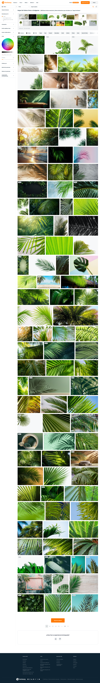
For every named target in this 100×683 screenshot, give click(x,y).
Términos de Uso (63, 679)
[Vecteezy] (6, 2)
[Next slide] (96, 33)
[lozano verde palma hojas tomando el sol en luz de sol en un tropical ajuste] (30, 350)
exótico (67, 33)
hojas (41, 33)
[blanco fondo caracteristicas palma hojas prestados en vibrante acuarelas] (35, 316)
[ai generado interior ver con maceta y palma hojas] (55, 81)
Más (37, 2)
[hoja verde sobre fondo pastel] (84, 265)
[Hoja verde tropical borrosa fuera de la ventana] (84, 386)
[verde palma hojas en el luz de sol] (23, 386)
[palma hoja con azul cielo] (55, 529)
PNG (36, 33)
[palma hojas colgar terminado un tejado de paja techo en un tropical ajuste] (79, 282)
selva (78, 33)
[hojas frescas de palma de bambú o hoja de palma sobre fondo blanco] (86, 246)
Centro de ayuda (59, 659)
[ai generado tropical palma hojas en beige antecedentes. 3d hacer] (31, 118)
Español (74, 661)
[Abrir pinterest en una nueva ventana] (33, 679)
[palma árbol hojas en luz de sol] (75, 316)
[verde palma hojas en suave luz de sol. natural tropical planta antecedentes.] (42, 333)
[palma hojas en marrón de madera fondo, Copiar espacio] (42, 265)
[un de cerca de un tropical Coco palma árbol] (58, 547)
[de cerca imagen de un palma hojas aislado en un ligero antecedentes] (23, 207)
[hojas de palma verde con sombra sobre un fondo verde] (31, 511)
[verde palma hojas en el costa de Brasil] (81, 493)
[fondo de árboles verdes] (54, 404)
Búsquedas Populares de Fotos (45, 667)
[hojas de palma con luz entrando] (59, 118)
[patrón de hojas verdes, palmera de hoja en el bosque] (60, 155)
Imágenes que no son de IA (8, 20)
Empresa (24, 664)
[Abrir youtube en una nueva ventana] (39, 679)
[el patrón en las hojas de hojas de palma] (59, 246)
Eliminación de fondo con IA (28, 672)
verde (62, 33)
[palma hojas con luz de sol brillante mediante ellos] (86, 297)
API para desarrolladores (27, 667)
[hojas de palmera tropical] (66, 207)
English (74, 659)
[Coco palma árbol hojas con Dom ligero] (61, 226)
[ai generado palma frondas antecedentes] (59, 350)
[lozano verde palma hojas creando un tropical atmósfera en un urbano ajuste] (84, 423)
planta (73, 33)
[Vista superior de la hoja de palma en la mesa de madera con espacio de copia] (83, 583)
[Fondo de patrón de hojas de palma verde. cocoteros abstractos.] (85, 189)
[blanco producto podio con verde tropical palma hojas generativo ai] (30, 441)
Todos (4, 16)
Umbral (3, 57)
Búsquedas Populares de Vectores (45, 665)
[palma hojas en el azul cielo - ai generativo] (30, 529)
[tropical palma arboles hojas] (29, 493)
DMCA (41, 661)
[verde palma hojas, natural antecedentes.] (57, 476)
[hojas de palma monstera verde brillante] (57, 45)
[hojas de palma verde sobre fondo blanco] (84, 45)
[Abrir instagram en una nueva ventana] (29, 679)
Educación (25, 666)
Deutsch (74, 664)
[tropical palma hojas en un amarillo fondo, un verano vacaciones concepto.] (86, 118)
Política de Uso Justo (79, 679)
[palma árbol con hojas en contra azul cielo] (60, 189)
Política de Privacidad (71, 679)
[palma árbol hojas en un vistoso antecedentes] (27, 282)
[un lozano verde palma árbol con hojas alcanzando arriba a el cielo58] (78, 63)
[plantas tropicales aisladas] (72, 137)
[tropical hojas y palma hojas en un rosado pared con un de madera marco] (35, 583)
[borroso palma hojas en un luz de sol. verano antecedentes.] (62, 265)
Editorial (32, 2)
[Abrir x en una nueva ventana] (37, 679)
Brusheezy (25, 659)
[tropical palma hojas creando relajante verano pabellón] (29, 458)
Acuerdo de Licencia (44, 659)
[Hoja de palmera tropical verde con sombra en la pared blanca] (30, 547)
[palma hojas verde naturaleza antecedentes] (92, 137)
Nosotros (58, 662)
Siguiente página (58, 620)
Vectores (15, 2)
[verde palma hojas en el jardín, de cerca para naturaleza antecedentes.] (87, 441)
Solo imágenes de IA (7, 18)
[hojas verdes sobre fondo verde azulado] (85, 603)
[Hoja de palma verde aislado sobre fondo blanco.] (30, 423)
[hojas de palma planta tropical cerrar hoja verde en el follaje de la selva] (58, 564)
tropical (50, 33)
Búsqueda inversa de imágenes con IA (27, 670)
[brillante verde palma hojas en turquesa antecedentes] (78, 564)
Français (75, 666)
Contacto (58, 661)
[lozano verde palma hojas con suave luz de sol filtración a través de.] (25, 333)
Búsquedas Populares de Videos (45, 670)
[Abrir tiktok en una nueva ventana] (35, 679)
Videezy (24, 662)
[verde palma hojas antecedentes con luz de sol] (86, 207)
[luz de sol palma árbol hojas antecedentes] (56, 458)
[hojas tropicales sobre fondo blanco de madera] (61, 583)
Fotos (21, 2)
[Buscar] (93, 6)
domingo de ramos (94, 33)
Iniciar (94, 2)
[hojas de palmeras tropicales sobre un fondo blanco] (30, 81)
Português (75, 662)
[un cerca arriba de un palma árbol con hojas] (44, 207)
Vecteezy (24, 661)
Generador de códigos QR (28, 673)
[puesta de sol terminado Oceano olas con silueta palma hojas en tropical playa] (32, 155)
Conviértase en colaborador (59, 665)
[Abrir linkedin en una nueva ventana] (31, 679)
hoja (45, 33)
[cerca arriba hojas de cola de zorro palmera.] (84, 511)
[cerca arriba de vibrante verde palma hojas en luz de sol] (86, 368)
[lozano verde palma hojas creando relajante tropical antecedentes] (60, 172)
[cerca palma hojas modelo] (83, 404)
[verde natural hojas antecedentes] (32, 189)
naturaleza (57, 33)
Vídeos (26, 2)
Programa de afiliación (44, 662)
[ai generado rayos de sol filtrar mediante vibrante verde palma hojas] (38, 137)
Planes (70, 2)
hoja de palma (85, 33)
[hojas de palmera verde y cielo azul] (92, 564)
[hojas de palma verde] (31, 246)
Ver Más (93, 23)
